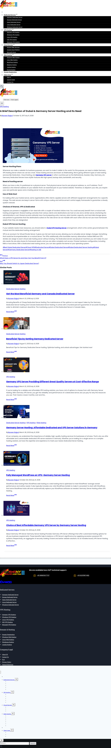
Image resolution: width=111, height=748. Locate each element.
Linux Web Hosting (12, 60)
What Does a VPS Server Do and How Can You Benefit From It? (23, 257)
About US (5, 654)
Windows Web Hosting (13, 57)
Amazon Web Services (13, 47)
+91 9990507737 (43, 575)
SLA (3, 659)
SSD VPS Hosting (12, 39)
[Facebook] (1, 583)
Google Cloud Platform (13, 49)
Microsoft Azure (11, 52)
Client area (6, 99)
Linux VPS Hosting (12, 37)
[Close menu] (0, 672)
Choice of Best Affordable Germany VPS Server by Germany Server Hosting (46, 525)
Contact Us (10, 82)
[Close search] (1, 740)
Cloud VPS (30, 247)
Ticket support (14, 99)
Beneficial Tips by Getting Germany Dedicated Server (34, 338)
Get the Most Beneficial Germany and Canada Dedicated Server (40, 293)
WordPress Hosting (12, 62)
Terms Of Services (7, 664)
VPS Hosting (4, 107)
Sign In (9, 77)
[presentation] (57, 277)
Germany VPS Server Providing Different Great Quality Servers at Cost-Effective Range (52, 381)
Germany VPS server (44, 175)
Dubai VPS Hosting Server (57, 228)
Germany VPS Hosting (13, 32)
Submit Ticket (11, 79)
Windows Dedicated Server (14, 27)
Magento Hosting (12, 64)
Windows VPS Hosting (13, 34)
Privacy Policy (6, 662)
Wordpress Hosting (8, 642)
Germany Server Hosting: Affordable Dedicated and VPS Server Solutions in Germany (51, 427)
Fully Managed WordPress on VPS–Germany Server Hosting (38, 475)
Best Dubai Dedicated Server (14, 247)
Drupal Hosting (11, 69)
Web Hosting (41, 423)
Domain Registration (10, 72)
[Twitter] (4, 583)
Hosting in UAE (35, 250)
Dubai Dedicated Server (58, 247)
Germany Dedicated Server (14, 17)
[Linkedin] (8, 583)
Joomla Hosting (11, 67)
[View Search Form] (2, 86)
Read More (11, 312)
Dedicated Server (41, 247)
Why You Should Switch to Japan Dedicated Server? (19, 262)
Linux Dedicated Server (13, 24)
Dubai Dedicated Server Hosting (80, 247)
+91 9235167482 (83, 575)
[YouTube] (6, 583)
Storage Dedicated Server (14, 19)
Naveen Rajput (7, 116)
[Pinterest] (11, 583)
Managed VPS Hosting (13, 42)
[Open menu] (2, 103)
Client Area (6, 730)
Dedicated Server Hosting (15, 289)
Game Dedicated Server (14, 22)
